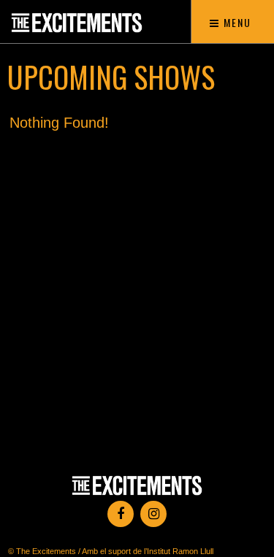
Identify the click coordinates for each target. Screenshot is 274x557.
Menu (235, 22)
